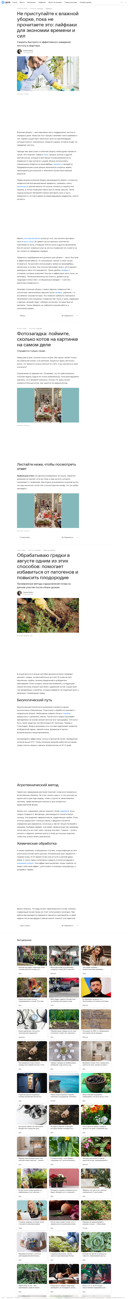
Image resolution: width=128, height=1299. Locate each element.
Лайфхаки (49, 8)
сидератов (64, 811)
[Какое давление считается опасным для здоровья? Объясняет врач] (32, 1024)
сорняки (66, 713)
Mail (3, 1297)
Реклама (17, 1297)
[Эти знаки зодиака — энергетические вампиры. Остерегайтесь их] (96, 961)
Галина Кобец (28, 50)
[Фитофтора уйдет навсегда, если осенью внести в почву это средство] (32, 961)
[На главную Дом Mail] (7, 2)
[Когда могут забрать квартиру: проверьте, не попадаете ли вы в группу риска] (64, 1279)
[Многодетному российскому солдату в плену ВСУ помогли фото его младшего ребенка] (64, 961)
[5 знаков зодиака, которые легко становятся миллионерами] (32, 1215)
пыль (46, 155)
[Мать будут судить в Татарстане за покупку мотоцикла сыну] (64, 992)
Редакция (59, 1297)
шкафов (58, 292)
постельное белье (32, 238)
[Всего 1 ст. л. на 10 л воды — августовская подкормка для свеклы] (96, 1279)
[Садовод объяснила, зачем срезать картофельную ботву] (64, 1247)
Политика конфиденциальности (115, 1297)
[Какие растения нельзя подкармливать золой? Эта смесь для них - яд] (32, 992)
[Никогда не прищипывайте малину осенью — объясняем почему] (96, 1215)
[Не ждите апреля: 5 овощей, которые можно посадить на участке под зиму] (64, 1120)
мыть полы (29, 242)
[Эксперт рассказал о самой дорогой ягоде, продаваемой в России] (96, 1152)
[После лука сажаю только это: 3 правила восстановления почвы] (64, 1215)
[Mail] (3, 2)
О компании (9, 1297)
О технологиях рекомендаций (95, 1297)
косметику (22, 186)
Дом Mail (40, 8)
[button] (48, 73)
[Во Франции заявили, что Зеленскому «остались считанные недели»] (96, 992)
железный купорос (25, 863)
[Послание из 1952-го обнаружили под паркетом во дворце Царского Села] (96, 1024)
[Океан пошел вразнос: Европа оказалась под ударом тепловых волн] (64, 1088)
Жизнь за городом (49, 550)
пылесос (57, 164)
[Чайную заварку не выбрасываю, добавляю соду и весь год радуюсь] (64, 1056)
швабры (64, 270)
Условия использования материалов (74, 1297)
